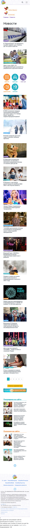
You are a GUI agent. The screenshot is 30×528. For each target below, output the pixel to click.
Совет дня (23, 81)
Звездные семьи (8, 203)
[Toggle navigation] (26, 2)
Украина (6, 40)
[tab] (15, 465)
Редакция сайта (4, 512)
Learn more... (23, 525)
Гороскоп (15, 91)
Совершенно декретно (21, 485)
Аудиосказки (6, 91)
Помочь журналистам (15, 386)
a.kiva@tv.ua (3, 504)
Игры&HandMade (9, 482)
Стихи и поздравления (10, 62)
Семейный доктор (20, 482)
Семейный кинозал (23, 480)
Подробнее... (18, 521)
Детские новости (8, 345)
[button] (22, 2)
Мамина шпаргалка (8, 485)
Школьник (6, 108)
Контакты (3, 513)
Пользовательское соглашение (7, 510)
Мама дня (14, 81)
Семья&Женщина (12, 480)
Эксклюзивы (11, 14)
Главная (5, 17)
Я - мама (4, 480)
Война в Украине (13, 10)
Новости (7, 81)
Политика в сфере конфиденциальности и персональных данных (14, 508)
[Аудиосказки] (15, 390)
